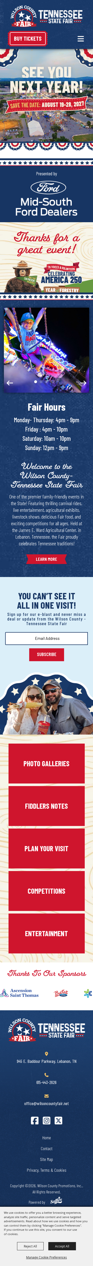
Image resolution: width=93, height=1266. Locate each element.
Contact (46, 1148)
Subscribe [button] (46, 654)
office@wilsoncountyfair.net (46, 1103)
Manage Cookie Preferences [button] (46, 1257)
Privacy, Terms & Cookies (46, 1170)
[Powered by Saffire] (56, 1201)
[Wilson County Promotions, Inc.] (46, 16)
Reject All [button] (30, 1246)
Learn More (46, 559)
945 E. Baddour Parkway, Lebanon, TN (46, 1061)
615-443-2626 (46, 1082)
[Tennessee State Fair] (46, 1030)
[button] (80, 38)
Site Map (46, 1159)
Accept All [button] (62, 1246)
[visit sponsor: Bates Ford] (52, 994)
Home (46, 1137)
